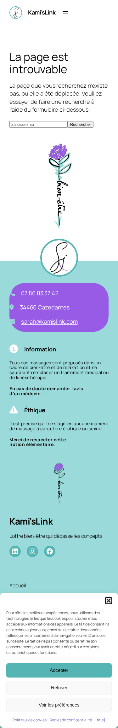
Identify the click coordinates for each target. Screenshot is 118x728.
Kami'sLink (41, 12)
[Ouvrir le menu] (65, 12)
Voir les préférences (59, 704)
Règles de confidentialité (71, 720)
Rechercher (80, 124)
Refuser (59, 687)
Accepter (59, 670)
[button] (108, 600)
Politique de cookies (30, 720)
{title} (100, 720)
